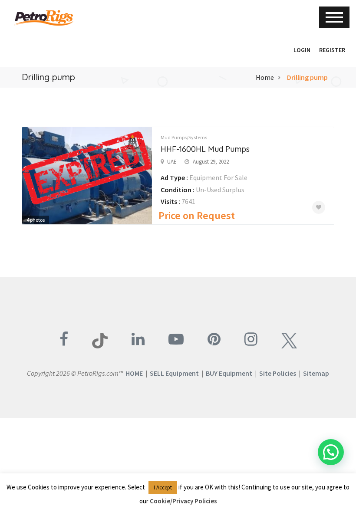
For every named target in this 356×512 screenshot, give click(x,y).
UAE (172, 161)
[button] (284, 50)
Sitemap (316, 373)
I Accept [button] (163, 487)
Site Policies (277, 373)
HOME (134, 373)
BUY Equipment (229, 373)
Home (265, 77)
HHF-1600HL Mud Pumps (205, 149)
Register (332, 50)
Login (301, 50)
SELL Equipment (174, 373)
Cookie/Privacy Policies (183, 501)
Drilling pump (307, 77)
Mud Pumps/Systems (184, 137)
